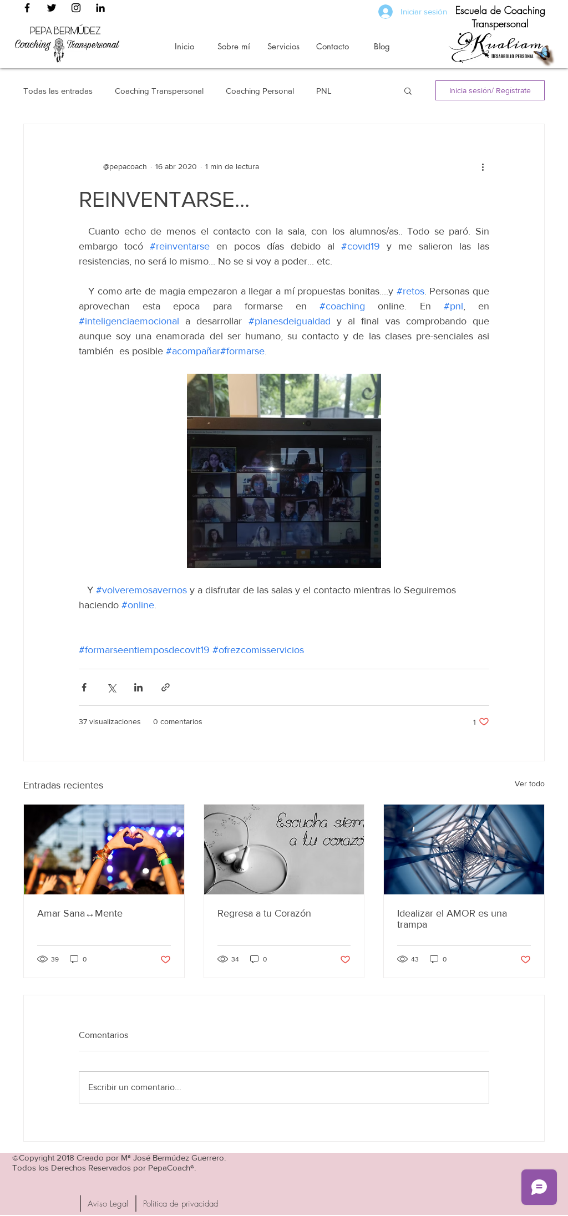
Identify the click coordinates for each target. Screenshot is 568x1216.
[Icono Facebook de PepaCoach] (27, 8)
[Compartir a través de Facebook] (84, 687)
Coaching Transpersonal (159, 90)
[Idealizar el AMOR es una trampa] (464, 849)
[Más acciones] (482, 166)
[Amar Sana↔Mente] (104, 849)
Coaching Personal (260, 90)
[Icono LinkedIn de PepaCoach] (100, 8)
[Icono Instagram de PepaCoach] (76, 8)
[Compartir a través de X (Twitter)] (111, 687)
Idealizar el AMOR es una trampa (452, 919)
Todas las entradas (58, 90)
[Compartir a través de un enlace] (165, 687)
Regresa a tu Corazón (264, 913)
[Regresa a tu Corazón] (284, 849)
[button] (408, 90)
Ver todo (530, 783)
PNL (324, 90)
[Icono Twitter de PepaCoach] (51, 8)
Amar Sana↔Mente (80, 913)
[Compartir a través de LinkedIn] (138, 687)
